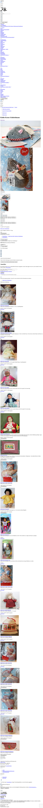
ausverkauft (2, 309)
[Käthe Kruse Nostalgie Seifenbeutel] (10, 734)
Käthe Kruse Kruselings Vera (5, 560)
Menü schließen (4, 22)
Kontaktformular (8, 765)
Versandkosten (9, 782)
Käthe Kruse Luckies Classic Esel (6, 683)
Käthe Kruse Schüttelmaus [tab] (7, 280)
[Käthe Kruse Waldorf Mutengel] (10, 609)
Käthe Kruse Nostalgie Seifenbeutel (6, 735)
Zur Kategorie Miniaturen (4, 76)
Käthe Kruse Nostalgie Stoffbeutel (6, 636)
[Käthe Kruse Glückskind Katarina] (7, 331)
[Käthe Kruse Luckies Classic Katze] (8, 481)
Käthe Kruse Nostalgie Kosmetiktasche (6, 751)
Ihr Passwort (2, 270)
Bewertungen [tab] (5, 237)
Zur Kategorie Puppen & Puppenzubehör (7, 37)
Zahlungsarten (15, 26)
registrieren (4, 25)
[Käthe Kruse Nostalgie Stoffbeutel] (9, 635)
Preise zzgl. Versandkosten (4, 228)
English (1, 103)
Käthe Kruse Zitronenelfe (4, 361)
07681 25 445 (2, 762)
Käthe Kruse (2, 120)
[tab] (13, 236)
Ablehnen (2, 788)
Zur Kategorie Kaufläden (4, 82)
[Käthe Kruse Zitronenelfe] (8, 360)
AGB (3, 770)
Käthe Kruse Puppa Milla (4, 387)
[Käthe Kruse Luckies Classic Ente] (8, 661)
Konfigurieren (7, 788)
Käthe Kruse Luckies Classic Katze (6, 482)
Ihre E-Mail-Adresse (3, 269)
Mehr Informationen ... (33, 787)
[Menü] (1, 12)
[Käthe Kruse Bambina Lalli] (10, 432)
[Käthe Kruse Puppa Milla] (8, 386)
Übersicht (2, 26)
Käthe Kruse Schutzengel (4, 305)
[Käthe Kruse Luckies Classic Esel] (10, 682)
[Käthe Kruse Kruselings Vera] (7, 559)
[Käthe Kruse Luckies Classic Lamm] (6, 585)
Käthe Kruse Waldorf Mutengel (5, 610)
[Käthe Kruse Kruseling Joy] (5, 533)
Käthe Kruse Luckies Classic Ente (6, 662)
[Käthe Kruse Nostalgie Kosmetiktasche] (10, 750)
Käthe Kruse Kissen (3, 455)
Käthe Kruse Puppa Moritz (4, 408)
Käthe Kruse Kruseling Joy (4, 534)
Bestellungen (20, 26)
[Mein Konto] (1, 20)
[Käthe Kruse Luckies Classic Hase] (8, 709)
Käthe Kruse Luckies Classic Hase (6, 710)
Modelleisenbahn (3, 794)
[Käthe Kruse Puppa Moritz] (10, 407)
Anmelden (2, 24)
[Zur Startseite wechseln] (3, 10)
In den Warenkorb (3, 233)
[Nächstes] (4, 192)
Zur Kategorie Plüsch (4, 66)
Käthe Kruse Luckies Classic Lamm (6, 586)
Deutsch (1, 101)
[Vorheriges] (1, 192)
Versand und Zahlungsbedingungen (8, 771)
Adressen (11, 26)
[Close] (1, 214)
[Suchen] (1, 15)
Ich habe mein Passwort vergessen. (6, 271)
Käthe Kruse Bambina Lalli (5, 433)
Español (1, 105)
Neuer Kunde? (8, 267)
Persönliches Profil (7, 26)
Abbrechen (2, 273)
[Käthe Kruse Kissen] (10, 454)
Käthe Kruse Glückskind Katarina (6, 332)
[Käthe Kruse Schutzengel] (8, 304)
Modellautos (2, 798)
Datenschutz (5, 777)
